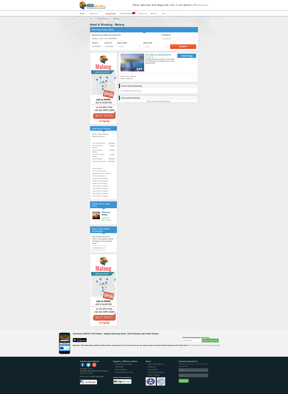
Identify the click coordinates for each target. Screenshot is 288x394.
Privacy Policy (153, 369)
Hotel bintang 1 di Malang (100, 196)
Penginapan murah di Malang (101, 173)
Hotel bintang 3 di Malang (100, 191)
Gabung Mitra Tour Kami (124, 372)
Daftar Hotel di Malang (100, 134)
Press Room (119, 367)
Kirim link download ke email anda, (196, 337)
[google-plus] (94, 366)
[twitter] (88, 366)
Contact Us (152, 367)
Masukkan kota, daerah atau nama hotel (106, 35)
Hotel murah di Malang (99, 171)
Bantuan (154, 13)
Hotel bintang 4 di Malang (100, 188)
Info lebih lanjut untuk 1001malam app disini (204, 345)
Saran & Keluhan (154, 375)
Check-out (108, 43)
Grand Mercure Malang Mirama (131, 91)
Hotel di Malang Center (99, 161)
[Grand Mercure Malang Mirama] (148, 63)
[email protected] (202, 5)
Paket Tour (94, 13)
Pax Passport (166, 35)
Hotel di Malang (97, 159)
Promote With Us (121, 369)
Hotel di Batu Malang (98, 143)
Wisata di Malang (98, 136)
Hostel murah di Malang (99, 183)
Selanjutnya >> (99, 248)
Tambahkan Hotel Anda (123, 364)
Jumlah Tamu (147, 43)
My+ (164, 13)
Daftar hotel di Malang (128, 76)
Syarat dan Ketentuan (155, 372)
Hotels (82, 13)
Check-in (95, 43)
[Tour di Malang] (103, 216)
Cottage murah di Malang (100, 181)
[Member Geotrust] (88, 381)
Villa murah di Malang (99, 176)
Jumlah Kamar (122, 43)
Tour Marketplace (126, 13)
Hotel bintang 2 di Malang (100, 193)
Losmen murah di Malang (100, 178)
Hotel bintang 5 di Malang (100, 186)
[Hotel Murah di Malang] (103, 290)
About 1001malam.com (156, 364)
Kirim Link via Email (210, 340)
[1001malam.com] (92, 5)
